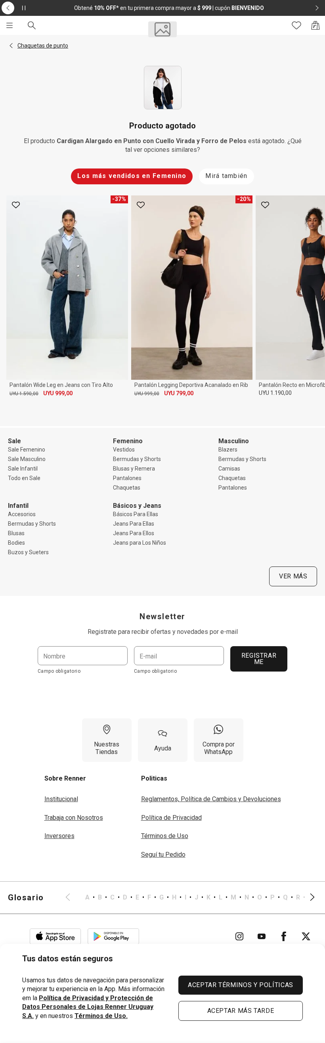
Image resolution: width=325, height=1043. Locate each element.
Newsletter (162, 616)
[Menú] (9, 25)
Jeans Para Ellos (133, 533)
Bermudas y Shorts (137, 459)
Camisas (229, 468)
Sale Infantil (23, 468)
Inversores (59, 836)
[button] (11, 45)
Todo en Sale (24, 478)
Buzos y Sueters (28, 552)
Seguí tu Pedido (163, 854)
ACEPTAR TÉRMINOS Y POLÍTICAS (240, 985)
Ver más (293, 576)
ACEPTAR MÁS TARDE (240, 1010)
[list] (190, 897)
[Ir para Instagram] (239, 936)
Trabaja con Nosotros (73, 817)
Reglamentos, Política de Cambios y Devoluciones (211, 799)
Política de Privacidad (171, 817)
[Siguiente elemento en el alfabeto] (307, 897)
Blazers (227, 449)
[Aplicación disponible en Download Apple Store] (55, 936)
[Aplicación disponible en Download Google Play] (113, 936)
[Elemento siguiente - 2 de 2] (317, 8)
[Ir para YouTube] (261, 936)
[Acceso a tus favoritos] (296, 25)
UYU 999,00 (58, 393)
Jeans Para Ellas (133, 524)
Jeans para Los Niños (139, 543)
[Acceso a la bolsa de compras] (315, 25)
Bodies (16, 543)
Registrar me (259, 659)
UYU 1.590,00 (24, 393)
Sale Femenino (26, 449)
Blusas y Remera (134, 468)
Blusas (16, 533)
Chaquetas (126, 487)
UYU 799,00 (178, 393)
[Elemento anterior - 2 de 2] (8, 8)
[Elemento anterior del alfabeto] (72, 897)
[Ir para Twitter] (305, 936)
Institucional (61, 799)
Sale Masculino (27, 459)
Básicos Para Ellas (135, 514)
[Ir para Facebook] (283, 936)
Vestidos (124, 449)
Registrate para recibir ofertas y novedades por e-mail (163, 631)
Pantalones (127, 478)
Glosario (26, 897)
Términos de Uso (164, 836)
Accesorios (22, 514)
